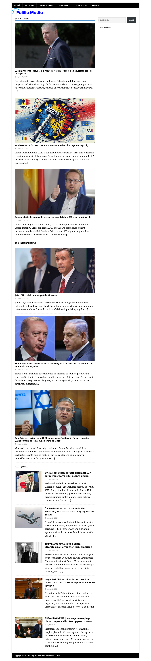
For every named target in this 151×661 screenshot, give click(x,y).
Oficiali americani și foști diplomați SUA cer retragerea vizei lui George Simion (68, 474)
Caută (131, 20)
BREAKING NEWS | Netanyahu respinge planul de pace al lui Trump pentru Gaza (68, 620)
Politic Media (105, 28)
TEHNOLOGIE (64, 5)
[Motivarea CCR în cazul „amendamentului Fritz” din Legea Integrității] (55, 120)
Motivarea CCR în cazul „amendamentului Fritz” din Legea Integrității (52, 145)
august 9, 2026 (52, 625)
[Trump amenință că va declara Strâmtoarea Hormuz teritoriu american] (28, 552)
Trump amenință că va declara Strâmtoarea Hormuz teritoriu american (68, 545)
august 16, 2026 (22, 444)
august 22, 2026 (22, 148)
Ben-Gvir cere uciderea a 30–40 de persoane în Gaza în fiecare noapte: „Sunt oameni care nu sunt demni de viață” (52, 439)
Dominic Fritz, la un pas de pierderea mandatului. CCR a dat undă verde (53, 217)
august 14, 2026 (52, 550)
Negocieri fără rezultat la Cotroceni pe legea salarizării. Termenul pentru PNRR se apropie (70, 582)
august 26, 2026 (22, 77)
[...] (69, 500)
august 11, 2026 (52, 589)
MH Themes (56, 656)
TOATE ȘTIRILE (81, 5)
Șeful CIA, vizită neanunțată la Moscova (36, 295)
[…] (16, 91)
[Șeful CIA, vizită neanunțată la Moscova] (55, 270)
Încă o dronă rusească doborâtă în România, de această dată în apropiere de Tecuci (69, 511)
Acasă (17, 5)
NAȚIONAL (29, 5)
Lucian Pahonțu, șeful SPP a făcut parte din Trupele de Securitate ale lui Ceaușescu (53, 72)
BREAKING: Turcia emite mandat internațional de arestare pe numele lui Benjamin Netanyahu (54, 365)
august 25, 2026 (22, 298)
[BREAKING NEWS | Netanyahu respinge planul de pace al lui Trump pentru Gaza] (28, 627)
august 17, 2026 (22, 220)
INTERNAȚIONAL (46, 5)
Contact (96, 5)
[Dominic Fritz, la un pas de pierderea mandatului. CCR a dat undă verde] (55, 191)
